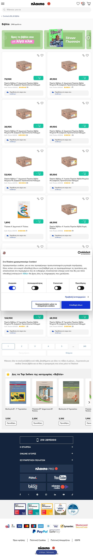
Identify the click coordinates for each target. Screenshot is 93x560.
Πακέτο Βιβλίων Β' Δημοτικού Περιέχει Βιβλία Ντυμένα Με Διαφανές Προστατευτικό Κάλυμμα (22, 132)
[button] (4, 37)
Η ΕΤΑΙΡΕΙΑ (25, 447)
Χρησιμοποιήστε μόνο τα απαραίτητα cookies (46, 305)
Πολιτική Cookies (38, 540)
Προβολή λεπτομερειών (75, 297)
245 (87, 347)
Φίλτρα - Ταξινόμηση (47, 552)
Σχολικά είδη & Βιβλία (11, 16)
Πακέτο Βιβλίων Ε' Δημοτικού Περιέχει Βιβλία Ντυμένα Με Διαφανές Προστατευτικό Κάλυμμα (22, 84)
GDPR (77, 540)
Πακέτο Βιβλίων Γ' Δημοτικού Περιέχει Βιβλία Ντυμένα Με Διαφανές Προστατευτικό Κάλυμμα (22, 179)
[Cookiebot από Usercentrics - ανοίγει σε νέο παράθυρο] (79, 253)
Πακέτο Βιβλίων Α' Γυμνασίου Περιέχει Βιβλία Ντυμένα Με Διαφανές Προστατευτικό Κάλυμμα (22, 323)
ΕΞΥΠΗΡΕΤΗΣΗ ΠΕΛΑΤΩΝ (32, 460)
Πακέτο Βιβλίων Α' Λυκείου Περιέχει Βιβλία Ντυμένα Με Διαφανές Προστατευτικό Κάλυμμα (69, 179)
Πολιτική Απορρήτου (60, 540)
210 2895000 (48, 440)
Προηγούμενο (28, 353)
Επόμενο (69, 353)
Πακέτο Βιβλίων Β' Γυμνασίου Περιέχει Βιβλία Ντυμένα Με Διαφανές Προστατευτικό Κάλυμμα (67, 323)
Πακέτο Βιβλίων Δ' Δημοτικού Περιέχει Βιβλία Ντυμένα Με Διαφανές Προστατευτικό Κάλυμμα (67, 132)
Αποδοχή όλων (75, 305)
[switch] (35, 288)
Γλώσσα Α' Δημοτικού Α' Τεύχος (16, 227)
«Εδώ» (25, 273)
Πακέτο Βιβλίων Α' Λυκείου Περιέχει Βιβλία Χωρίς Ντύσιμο (68, 227)
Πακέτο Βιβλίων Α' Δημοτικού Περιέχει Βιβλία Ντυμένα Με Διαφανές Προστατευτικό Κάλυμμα (67, 84)
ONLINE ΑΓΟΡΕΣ (28, 454)
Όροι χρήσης (19, 540)
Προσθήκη (11, 423)
